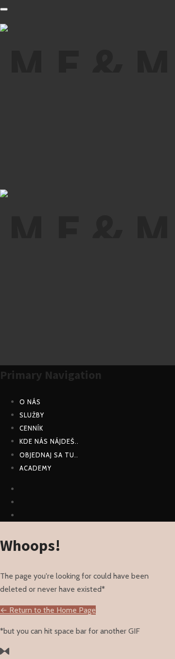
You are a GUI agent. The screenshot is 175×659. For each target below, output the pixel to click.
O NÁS (30, 402)
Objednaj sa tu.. (48, 455)
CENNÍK (31, 428)
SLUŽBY (31, 415)
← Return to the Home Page (48, 610)
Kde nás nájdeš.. (49, 441)
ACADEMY (35, 468)
